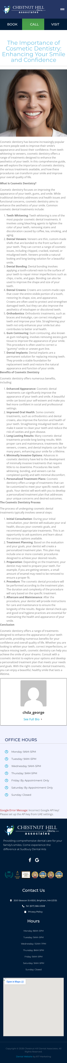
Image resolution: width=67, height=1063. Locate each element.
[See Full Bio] (41, 719)
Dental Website (24, 1056)
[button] (62, 9)
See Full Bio (32, 719)
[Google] (37, 860)
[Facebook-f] (30, 860)
